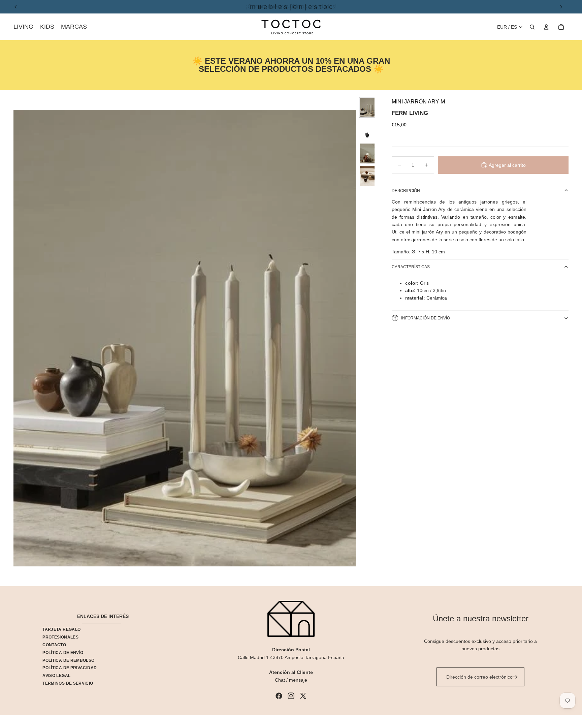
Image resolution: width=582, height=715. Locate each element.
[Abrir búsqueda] (532, 27)
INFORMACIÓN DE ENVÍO (425, 317)
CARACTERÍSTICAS (411, 267)
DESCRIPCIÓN (406, 190)
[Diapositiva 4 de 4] (367, 176)
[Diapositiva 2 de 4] (367, 130)
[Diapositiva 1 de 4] (367, 108)
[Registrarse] (515, 677)
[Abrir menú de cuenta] (546, 27)
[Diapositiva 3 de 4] (367, 153)
